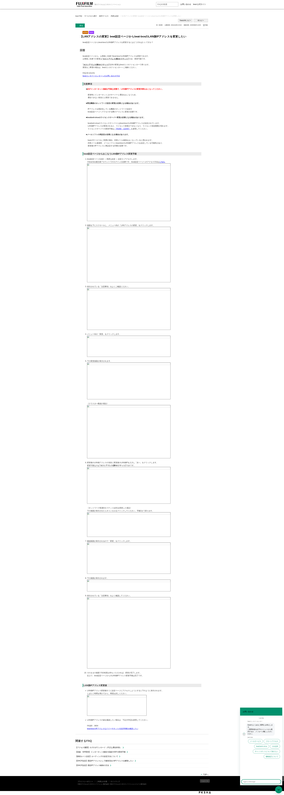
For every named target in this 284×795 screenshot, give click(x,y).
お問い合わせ (185, 4)
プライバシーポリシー (85, 781)
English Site (204, 781)
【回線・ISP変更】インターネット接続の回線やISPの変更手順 (100, 752)
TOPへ (206, 774)
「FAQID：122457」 (122, 129)
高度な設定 (115, 16)
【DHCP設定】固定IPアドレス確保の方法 (92, 765)
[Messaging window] (261, 746)
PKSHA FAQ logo (205, 792)
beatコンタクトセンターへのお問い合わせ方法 (101, 76)
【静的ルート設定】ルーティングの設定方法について (96, 756)
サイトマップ (115, 781)
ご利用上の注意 (101, 781)
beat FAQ (78, 16)
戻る (81, 26)
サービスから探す (90, 16)
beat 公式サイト (199, 4)
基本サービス (103, 16)
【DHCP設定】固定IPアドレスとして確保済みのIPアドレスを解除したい (104, 761)
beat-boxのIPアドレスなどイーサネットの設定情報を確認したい (112, 729)
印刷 (206, 25)
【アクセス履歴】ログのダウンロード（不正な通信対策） (98, 747)
